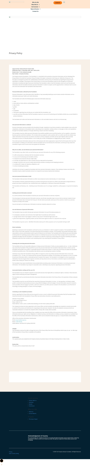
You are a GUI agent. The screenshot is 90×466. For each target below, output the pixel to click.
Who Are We (35, 2)
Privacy (10, 451)
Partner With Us (32, 400)
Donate (30, 404)
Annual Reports (32, 413)
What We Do (35, 4)
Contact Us (35, 11)
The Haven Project (33, 419)
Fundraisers (32, 406)
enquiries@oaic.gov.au (21, 320)
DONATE (57, 2)
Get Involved (34, 6)
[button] (1, 460)
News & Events (35, 9)
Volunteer (31, 402)
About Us (31, 411)
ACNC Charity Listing (14, 453)
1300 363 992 (19, 321)
